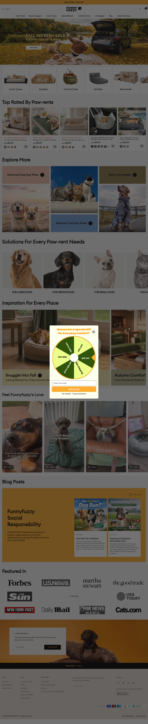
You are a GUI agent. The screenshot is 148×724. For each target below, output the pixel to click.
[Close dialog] (93, 332)
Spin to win (74, 389)
